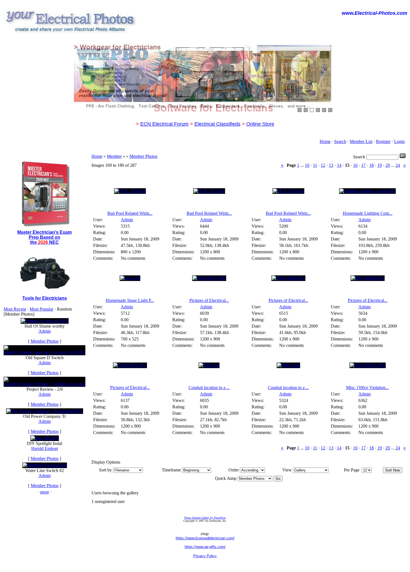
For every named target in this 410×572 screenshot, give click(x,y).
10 (307, 165)
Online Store (260, 124)
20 (387, 165)
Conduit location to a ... (209, 387)
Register (383, 141)
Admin (44, 331)
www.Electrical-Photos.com (374, 13)
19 (379, 165)
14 (339, 165)
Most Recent (15, 309)
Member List (361, 141)
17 (363, 165)
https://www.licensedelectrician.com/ (205, 538)
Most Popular (41, 309)
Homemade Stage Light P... (130, 300)
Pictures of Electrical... (209, 300)
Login (399, 141)
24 (397, 165)
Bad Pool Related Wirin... (130, 213)
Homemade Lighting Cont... (367, 213)
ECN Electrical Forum (164, 124)
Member (114, 156)
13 (331, 165)
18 (371, 165)
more (44, 492)
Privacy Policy (205, 556)
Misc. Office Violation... (367, 387)
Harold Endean (44, 448)
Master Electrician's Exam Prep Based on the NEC (44, 237)
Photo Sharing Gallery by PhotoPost (205, 517)
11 (315, 165)
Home (325, 141)
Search (340, 141)
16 (355, 165)
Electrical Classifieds (217, 124)
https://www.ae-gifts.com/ (205, 547)
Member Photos (45, 341)
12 (323, 165)
